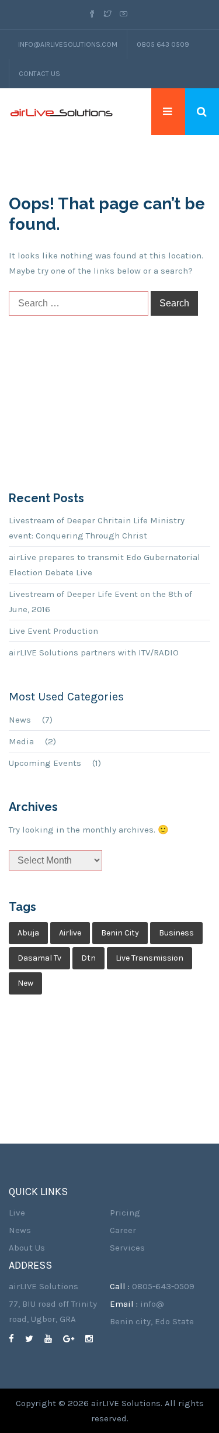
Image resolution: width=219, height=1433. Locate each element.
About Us (27, 1247)
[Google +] (73, 1338)
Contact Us (39, 74)
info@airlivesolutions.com (67, 44)
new (25, 983)
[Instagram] (93, 1338)
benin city (120, 933)
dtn (88, 958)
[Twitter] (107, 14)
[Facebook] (93, 14)
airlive (70, 933)
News (20, 719)
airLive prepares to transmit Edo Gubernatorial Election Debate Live (104, 565)
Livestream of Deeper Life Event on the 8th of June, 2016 (100, 601)
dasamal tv (39, 958)
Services (127, 1247)
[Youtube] (123, 14)
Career (123, 1230)
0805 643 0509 (163, 44)
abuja (28, 933)
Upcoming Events (45, 763)
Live (17, 1212)
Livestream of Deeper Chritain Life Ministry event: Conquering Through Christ (97, 528)
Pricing (125, 1212)
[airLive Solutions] (61, 111)
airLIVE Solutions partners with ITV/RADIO (94, 652)
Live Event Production (53, 631)
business (176, 933)
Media (21, 741)
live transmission (149, 958)
